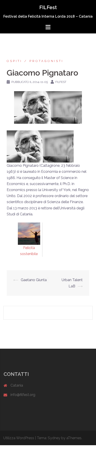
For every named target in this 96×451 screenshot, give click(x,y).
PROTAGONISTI (46, 61)
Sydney (54, 438)
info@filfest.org (22, 395)
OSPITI (14, 61)
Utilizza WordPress (18, 438)
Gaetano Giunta (34, 280)
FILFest (48, 7)
